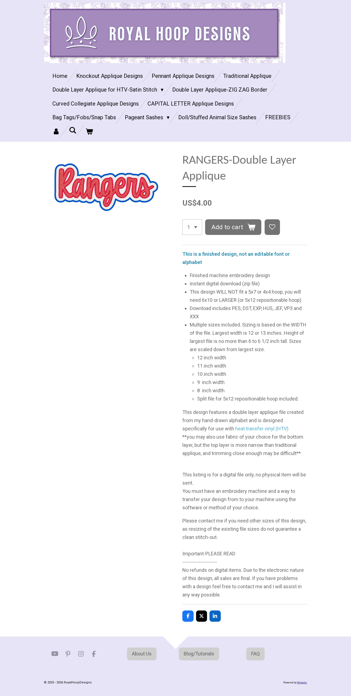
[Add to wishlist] (272, 227)
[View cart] (89, 131)
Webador (302, 682)
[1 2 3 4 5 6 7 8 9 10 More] (192, 227)
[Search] (72, 130)
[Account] (56, 131)
